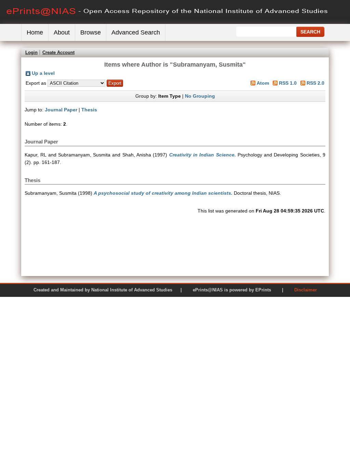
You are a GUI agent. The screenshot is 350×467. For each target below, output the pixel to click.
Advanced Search (135, 32)
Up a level (43, 73)
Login (31, 52)
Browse (90, 32)
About (62, 32)
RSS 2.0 (315, 83)
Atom (263, 83)
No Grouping (200, 96)
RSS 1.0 (288, 83)
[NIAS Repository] (167, 22)
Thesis (89, 109)
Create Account (58, 52)
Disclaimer (305, 289)
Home (35, 32)
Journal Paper (61, 109)
